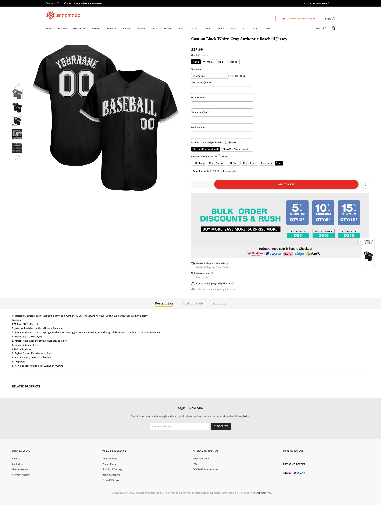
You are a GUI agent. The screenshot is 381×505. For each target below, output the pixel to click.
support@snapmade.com (89, 3)
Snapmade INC (263, 492)
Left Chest (233, 163)
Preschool (232, 61)
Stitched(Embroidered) (206, 149)
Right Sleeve (216, 163)
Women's (208, 61)
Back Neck (266, 163)
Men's (196, 61)
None (279, 163)
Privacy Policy (242, 416)
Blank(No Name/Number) (237, 149)
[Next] (17, 157)
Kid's (220, 61)
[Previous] (17, 85)
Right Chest (250, 163)
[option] (106, 118)
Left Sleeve (199, 163)
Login (328, 18)
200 (198, 289)
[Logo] (65, 15)
